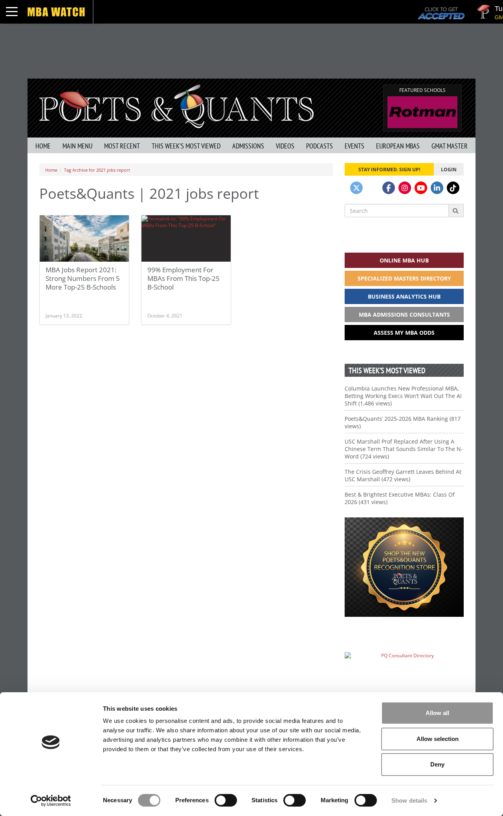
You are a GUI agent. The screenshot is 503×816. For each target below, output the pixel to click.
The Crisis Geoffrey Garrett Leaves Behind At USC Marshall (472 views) (403, 475)
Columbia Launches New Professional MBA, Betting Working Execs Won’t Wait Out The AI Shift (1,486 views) (403, 396)
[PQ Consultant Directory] (404, 670)
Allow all (437, 713)
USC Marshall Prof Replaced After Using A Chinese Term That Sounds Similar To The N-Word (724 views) (404, 449)
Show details (409, 800)
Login (449, 169)
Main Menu (77, 145)
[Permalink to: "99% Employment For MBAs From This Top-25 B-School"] (186, 238)
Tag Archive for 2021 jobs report (97, 170)
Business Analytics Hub (404, 296)
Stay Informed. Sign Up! (389, 169)
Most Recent (122, 145)
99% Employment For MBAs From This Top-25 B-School (183, 278)
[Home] (176, 105)
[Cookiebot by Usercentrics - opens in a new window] (51, 801)
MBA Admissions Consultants (404, 314)
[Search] (456, 210)
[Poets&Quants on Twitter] (356, 188)
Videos (285, 145)
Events (354, 145)
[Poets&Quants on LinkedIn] (437, 188)
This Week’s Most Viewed (186, 145)
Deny (437, 764)
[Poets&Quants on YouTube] (421, 188)
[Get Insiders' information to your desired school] (404, 567)
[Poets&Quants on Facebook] (388, 188)
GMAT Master (449, 145)
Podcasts (319, 145)
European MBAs (398, 145)
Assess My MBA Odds (404, 332)
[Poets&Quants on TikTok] (453, 188)
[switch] (226, 800)
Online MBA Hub (404, 260)
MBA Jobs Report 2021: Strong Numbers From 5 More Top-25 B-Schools (83, 278)
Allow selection (438, 738)
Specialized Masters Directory (404, 278)
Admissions (248, 145)
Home (43, 145)
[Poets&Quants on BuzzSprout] (372, 188)
